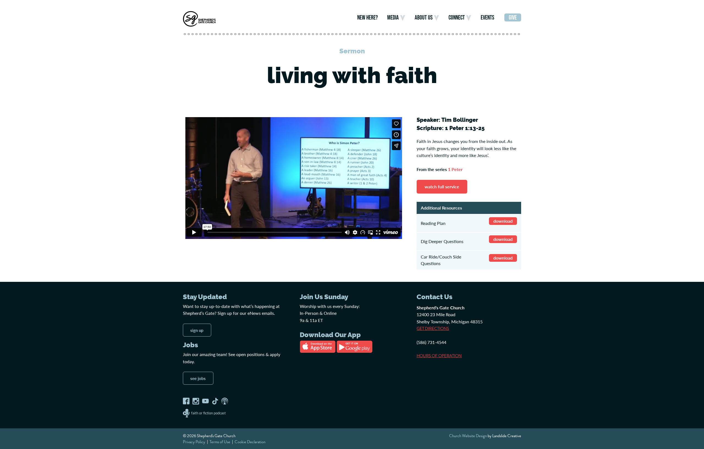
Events (487, 17)
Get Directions (433, 329)
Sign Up (197, 330)
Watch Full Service (442, 186)
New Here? (367, 17)
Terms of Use (220, 442)
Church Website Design (468, 436)
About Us (424, 17)
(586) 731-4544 (431, 342)
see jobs (198, 378)
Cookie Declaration (250, 442)
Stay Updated (205, 297)
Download (503, 221)
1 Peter (455, 169)
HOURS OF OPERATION (439, 356)
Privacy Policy (194, 442)
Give (513, 17)
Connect (457, 17)
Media (393, 17)
